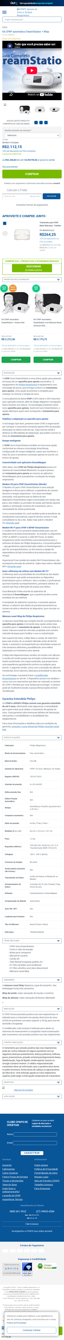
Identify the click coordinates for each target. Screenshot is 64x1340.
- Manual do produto (23, 1090)
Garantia (6, 1165)
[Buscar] (59, 19)
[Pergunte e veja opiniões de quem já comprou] (16, 330)
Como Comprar (10, 1173)
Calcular (51, 196)
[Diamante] (27, 1269)
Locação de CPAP (11, 1195)
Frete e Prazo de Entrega (15, 1177)
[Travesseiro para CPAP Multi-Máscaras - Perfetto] (22, 234)
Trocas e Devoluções (12, 1180)
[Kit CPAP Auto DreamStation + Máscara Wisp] (25, 109)
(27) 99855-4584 (44, 1211)
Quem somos (41, 1165)
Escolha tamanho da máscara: (18, 130)
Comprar (32, 174)
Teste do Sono (9, 1184)
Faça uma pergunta (10, 166)
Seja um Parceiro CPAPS (46, 1180)
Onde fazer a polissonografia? (11, 1190)
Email (9, 1143)
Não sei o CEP (35, 196)
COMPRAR (16, 359)
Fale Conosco (32, 1224)
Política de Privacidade (16, 1323)
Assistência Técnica (12, 1199)
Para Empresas (42, 1188)
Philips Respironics (27, 384)
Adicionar (33, 268)
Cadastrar (32, 1153)
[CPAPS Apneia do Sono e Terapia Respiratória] (29, 12)
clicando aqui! (12, 523)
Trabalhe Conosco (43, 1184)
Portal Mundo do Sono (45, 1173)
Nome (10, 1134)
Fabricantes (8, 1169)
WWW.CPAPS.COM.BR (17, 1292)
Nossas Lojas (41, 1177)
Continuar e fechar (32, 1330)
